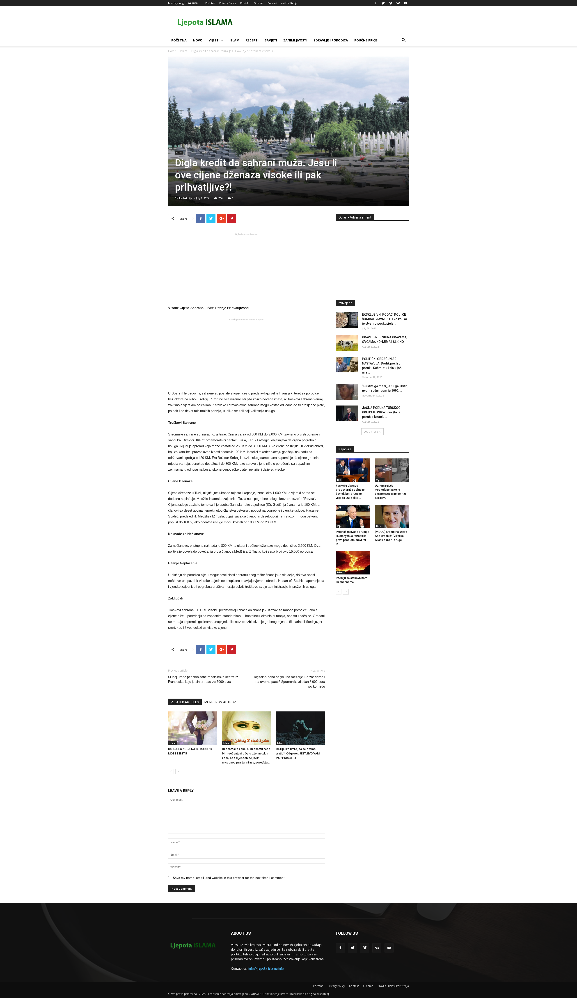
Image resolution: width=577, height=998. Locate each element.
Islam (234, 40)
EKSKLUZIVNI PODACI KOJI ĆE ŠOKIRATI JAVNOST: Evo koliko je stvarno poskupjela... (384, 319)
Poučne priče (365, 40)
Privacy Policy (227, 3)
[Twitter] (383, 3)
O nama (258, 3)
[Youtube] (405, 3)
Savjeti (271, 40)
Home (172, 51)
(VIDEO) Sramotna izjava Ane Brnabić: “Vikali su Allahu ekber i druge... (391, 536)
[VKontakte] (398, 3)
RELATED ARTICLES (185, 702)
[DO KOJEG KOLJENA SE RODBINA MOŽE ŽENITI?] (192, 728)
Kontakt (245, 3)
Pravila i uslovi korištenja (282, 3)
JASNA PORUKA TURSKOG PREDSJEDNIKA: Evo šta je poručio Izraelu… (381, 412)
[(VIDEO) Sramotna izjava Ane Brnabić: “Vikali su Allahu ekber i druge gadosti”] (392, 516)
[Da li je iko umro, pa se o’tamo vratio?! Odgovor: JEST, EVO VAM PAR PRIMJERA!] (300, 728)
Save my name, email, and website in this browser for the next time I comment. (229, 878)
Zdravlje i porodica (331, 40)
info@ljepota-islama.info (266, 968)
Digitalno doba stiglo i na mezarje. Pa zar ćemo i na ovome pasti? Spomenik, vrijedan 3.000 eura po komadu (289, 681)
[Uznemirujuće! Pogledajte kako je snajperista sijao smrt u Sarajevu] (392, 470)
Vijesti (214, 40)
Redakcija (185, 198)
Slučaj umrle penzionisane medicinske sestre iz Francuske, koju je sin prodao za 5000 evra (203, 679)
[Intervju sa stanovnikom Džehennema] (353, 562)
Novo (197, 40)
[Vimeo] (390, 3)
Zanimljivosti (295, 40)
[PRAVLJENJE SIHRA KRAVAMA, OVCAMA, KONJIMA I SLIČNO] (347, 343)
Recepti (252, 40)
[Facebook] (375, 3)
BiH (339, 480)
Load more (371, 431)
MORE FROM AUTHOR (220, 702)
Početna (210, 3)
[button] (403, 41)
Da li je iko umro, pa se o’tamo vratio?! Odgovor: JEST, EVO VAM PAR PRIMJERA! (298, 753)
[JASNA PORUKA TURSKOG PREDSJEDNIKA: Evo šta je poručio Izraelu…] (347, 413)
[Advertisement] (246, 268)
